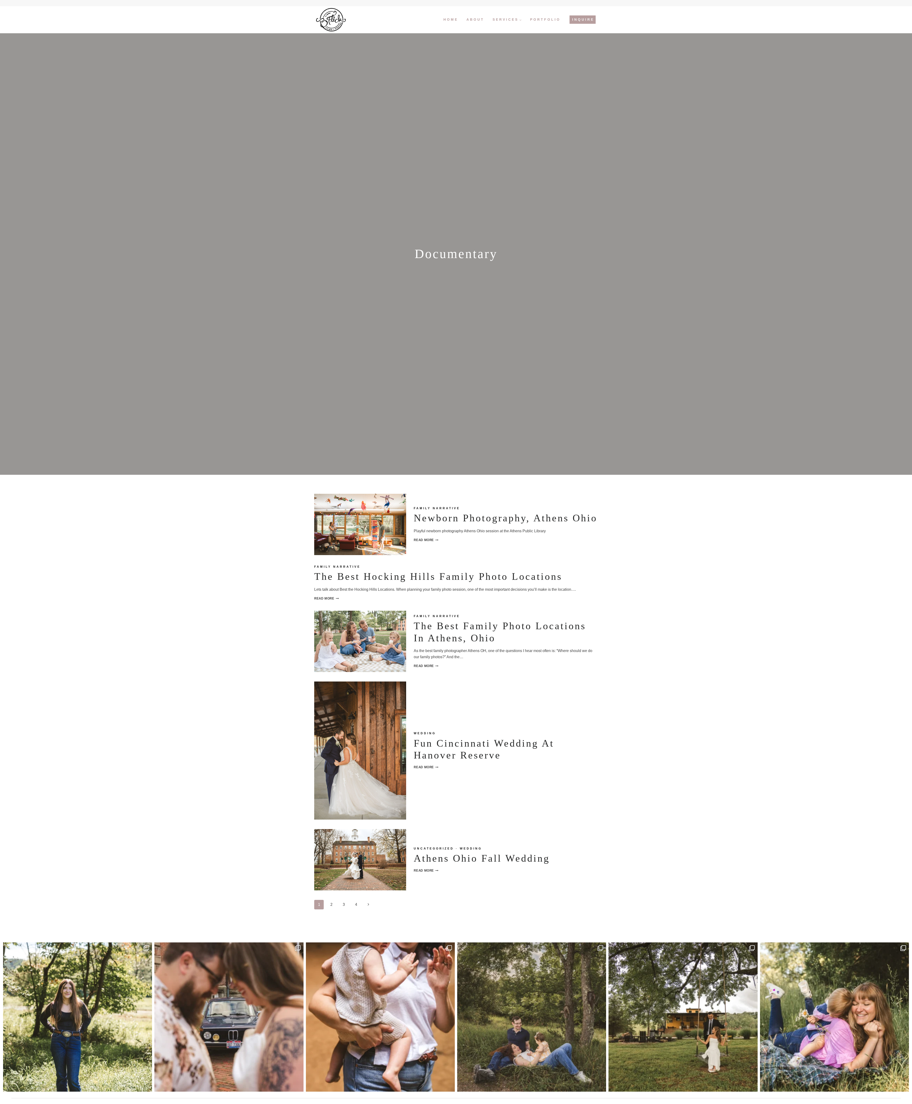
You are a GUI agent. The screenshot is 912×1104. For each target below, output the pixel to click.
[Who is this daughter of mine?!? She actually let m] (77, 1016)
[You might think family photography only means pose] (531, 1016)
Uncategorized (434, 848)
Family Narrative (437, 508)
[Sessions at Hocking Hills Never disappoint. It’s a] (380, 1016)
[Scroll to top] (905, 1084)
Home (450, 19)
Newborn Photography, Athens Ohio (505, 518)
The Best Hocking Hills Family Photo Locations (438, 576)
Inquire (583, 19)
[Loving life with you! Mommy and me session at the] (834, 1016)
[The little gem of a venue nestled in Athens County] (682, 1016)
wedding (425, 733)
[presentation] (360, 524)
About (475, 19)
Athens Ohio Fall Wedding (482, 858)
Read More (426, 540)
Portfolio (545, 19)
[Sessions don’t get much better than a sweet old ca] (228, 1016)
